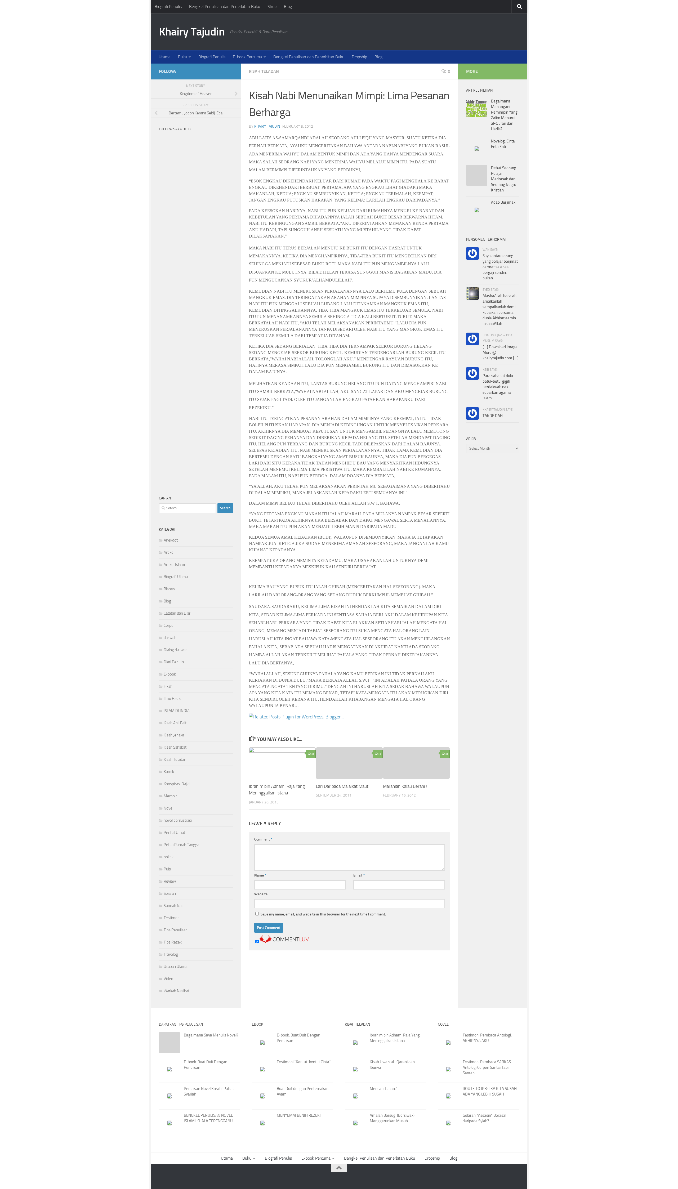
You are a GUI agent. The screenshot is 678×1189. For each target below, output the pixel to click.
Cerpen (170, 625)
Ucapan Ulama (175, 966)
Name (260, 875)
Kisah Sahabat (175, 747)
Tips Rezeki (173, 942)
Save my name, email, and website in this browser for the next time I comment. (323, 914)
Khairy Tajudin (192, 31)
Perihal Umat (174, 832)
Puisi (168, 869)
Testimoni (172, 917)
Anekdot (171, 540)
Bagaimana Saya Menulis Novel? (211, 1035)
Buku (182, 56)
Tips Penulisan (176, 930)
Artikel (169, 552)
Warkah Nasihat (176, 991)
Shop (271, 6)
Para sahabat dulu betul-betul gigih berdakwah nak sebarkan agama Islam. (498, 386)
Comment (263, 839)
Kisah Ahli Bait (175, 723)
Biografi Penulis (168, 6)
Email (359, 875)
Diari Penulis (174, 662)
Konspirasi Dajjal (177, 783)
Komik (169, 771)
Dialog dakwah (176, 649)
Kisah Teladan (264, 71)
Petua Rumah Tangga (181, 844)
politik (168, 857)
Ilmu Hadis (172, 698)
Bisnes (169, 589)
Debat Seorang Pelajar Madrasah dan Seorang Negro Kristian (503, 179)
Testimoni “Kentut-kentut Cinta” (304, 1062)
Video (168, 978)
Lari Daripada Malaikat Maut (342, 786)
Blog (288, 6)
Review (170, 881)
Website (260, 894)
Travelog (171, 954)
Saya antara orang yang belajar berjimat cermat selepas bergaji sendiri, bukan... (500, 266)
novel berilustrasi (178, 820)
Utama (165, 56)
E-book (170, 674)
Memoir (170, 796)
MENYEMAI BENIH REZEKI (299, 1115)
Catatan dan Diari (177, 613)
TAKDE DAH (493, 415)
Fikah (168, 686)
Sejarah (170, 893)
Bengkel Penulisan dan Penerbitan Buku (224, 6)
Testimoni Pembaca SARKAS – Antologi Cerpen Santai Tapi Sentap (488, 1067)
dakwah (170, 637)
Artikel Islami (174, 564)
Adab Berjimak (503, 202)
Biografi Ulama (176, 576)
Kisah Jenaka (174, 735)
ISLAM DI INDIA (177, 710)
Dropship (359, 56)
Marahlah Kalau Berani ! (405, 786)
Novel (168, 808)
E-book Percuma (247, 56)
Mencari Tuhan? (383, 1088)
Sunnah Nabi (174, 905)
